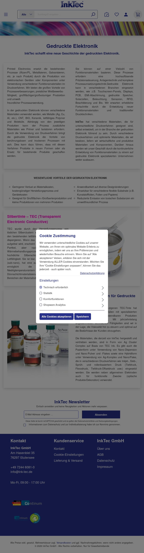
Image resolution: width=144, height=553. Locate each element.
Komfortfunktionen (53, 299)
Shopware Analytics (54, 305)
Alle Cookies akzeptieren (56, 316)
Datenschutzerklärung (92, 273)
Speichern (82, 316)
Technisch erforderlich (55, 287)
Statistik (47, 293)
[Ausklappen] (102, 288)
